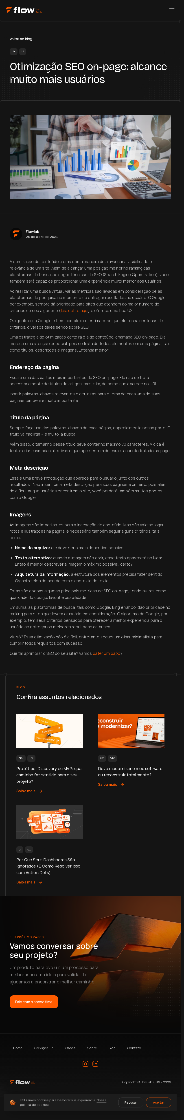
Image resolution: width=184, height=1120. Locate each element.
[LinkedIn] (95, 1064)
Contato (134, 1048)
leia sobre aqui (74, 310)
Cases (70, 1048)
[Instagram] (85, 1064)
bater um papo (106, 653)
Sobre (92, 1048)
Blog (112, 1048)
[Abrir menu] (172, 10)
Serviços (41, 1047)
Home (18, 1048)
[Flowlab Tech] (24, 10)
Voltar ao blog (21, 39)
